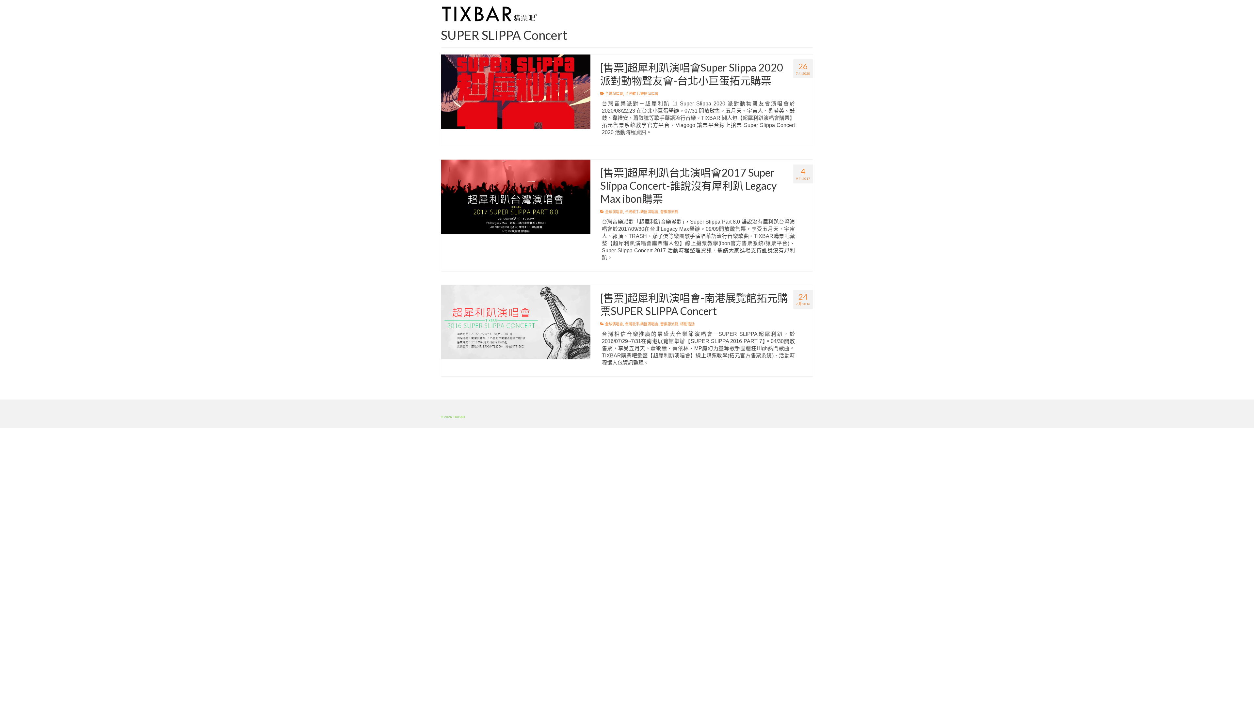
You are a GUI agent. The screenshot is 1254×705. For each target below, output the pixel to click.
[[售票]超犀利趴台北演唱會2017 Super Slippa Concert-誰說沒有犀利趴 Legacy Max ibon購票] (515, 196)
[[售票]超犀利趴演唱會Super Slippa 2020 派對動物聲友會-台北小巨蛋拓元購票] (515, 91)
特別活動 (687, 324)
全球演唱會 (614, 94)
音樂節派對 (669, 212)
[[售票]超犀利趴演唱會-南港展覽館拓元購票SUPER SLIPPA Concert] (515, 321)
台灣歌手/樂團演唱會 (641, 94)
